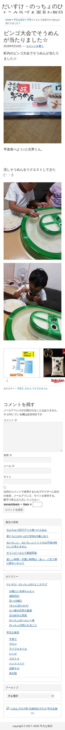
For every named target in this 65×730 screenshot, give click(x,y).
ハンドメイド (16, 663)
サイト (7, 476)
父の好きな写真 (18, 615)
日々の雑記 (15, 600)
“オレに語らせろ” (19, 605)
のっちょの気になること (23, 625)
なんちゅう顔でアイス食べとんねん (26, 529)
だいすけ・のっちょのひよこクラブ (26, 584)
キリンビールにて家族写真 (21, 552)
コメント (10, 420)
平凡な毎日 (12, 632)
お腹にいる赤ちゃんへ (21, 591)
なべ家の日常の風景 (20, 610)
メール (9, 465)
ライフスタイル (39, 388)
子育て (20, 388)
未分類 (13, 673)
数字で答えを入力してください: (22, 499)
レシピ (13, 653)
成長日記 (14, 596)
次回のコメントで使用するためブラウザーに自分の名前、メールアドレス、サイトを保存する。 (31, 493)
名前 (8, 455)
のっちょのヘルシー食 (21, 620)
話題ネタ (14, 668)
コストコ (14, 658)
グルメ (28, 388)
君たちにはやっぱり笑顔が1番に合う (27, 536)
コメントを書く (35, 46)
